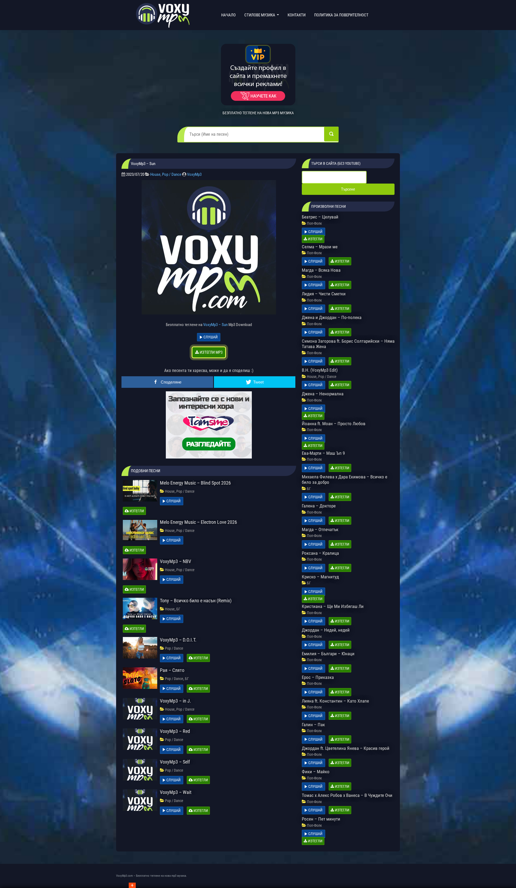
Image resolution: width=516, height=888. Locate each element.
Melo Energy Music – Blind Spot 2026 (195, 483)
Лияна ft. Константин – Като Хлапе (335, 701)
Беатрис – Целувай (320, 217)
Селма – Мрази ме (320, 246)
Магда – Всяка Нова (321, 270)
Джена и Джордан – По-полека (331, 317)
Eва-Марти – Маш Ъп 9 (323, 453)
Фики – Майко (315, 771)
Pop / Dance (171, 174)
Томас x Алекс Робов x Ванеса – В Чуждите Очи (347, 795)
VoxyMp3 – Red (175, 731)
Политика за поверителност (341, 15)
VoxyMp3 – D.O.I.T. (178, 640)
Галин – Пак (313, 724)
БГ (178, 609)
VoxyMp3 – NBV (175, 561)
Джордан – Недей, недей (326, 630)
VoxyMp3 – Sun (215, 324)
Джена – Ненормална (322, 393)
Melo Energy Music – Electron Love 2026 (198, 522)
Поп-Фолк (314, 223)
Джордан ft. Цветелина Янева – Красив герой (345, 748)
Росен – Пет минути (321, 819)
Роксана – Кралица (320, 553)
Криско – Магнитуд (320, 576)
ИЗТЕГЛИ (136, 511)
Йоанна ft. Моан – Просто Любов (334, 423)
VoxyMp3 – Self (175, 762)
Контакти (297, 15)
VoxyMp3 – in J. (175, 701)
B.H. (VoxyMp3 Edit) (320, 370)
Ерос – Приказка (318, 677)
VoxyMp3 (194, 174)
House (155, 174)
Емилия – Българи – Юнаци (328, 653)
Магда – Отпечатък (320, 529)
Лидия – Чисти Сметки (324, 293)
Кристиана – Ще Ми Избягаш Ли (333, 606)
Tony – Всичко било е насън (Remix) (196, 600)
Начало (229, 14)
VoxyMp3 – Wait (175, 792)
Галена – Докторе (319, 506)
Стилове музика (260, 15)
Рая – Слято (172, 670)
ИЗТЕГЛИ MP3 (211, 352)
